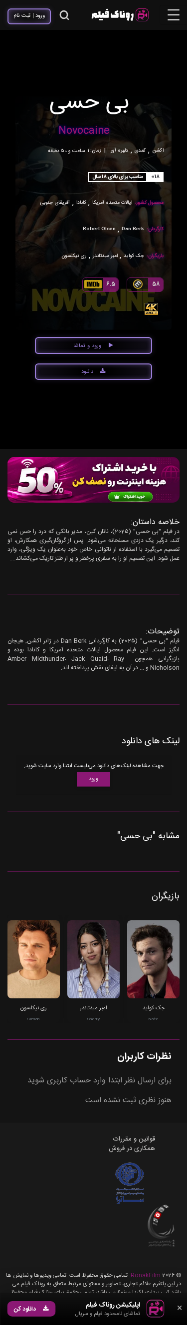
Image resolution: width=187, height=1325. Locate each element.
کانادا (81, 203)
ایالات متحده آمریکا (112, 203)
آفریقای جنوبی (55, 203)
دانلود (87, 371)
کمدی (140, 151)
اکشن (158, 151)
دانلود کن (25, 1309)
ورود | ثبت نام (29, 15)
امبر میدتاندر (105, 256)
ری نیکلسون (73, 256)
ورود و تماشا (87, 346)
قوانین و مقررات (134, 1139)
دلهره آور (119, 151)
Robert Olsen (99, 229)
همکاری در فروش (132, 1148)
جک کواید (134, 256)
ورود (93, 779)
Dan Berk (133, 229)
